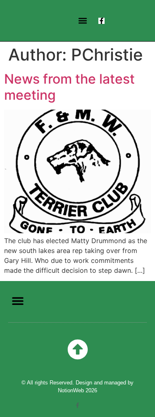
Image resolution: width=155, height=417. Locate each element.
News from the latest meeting (69, 87)
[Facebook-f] (101, 21)
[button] (83, 21)
